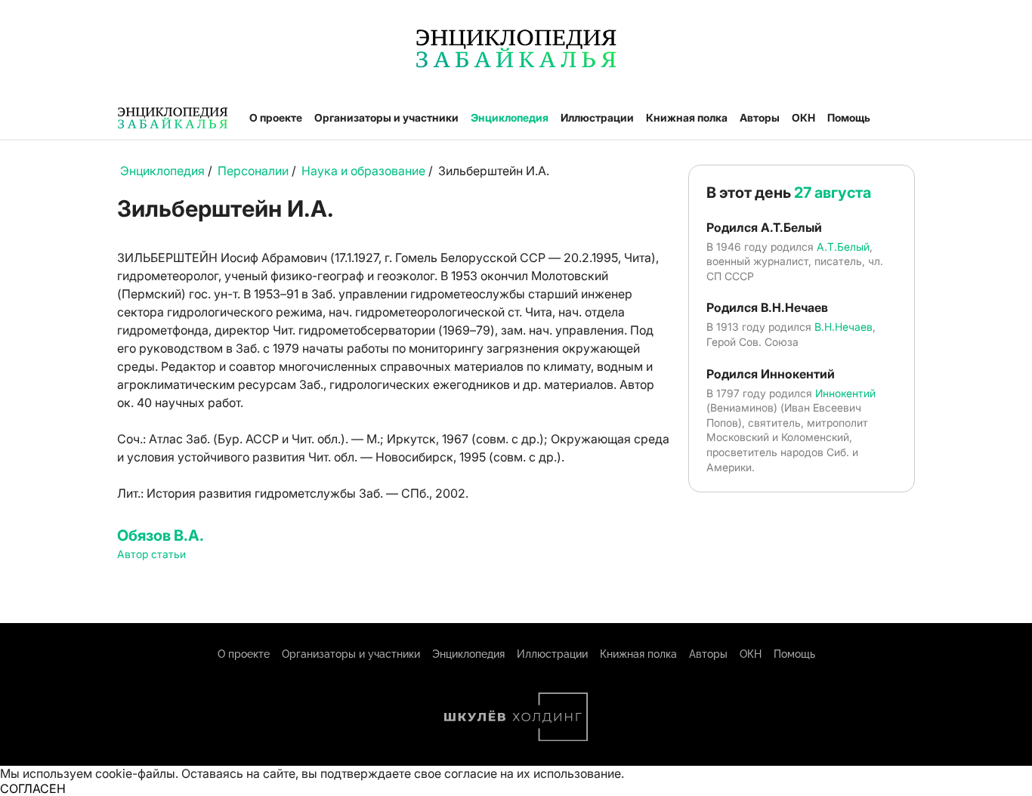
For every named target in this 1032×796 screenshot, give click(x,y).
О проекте (275, 117)
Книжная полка (687, 117)
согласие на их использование (532, 773)
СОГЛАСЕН (33, 788)
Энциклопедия (509, 117)
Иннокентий (845, 393)
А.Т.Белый (843, 246)
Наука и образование (363, 170)
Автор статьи (151, 554)
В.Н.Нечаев (843, 326)
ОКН (803, 117)
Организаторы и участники (386, 117)
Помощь (848, 117)
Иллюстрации (597, 117)
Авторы (760, 117)
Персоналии (253, 170)
